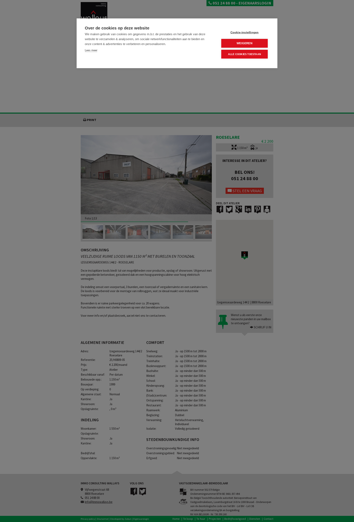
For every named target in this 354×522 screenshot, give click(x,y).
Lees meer (91, 50)
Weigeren (244, 43)
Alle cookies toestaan (244, 54)
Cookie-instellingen (244, 32)
